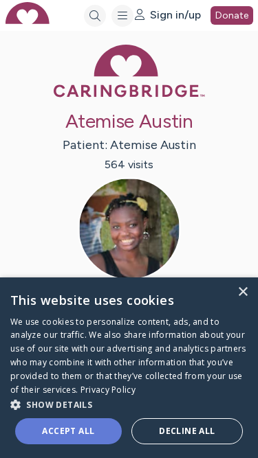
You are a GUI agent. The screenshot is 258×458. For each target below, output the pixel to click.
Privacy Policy (108, 390)
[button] (129, 404)
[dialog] (129, 367)
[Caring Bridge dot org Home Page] (129, 94)
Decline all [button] (187, 431)
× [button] (242, 292)
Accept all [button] (68, 431)
